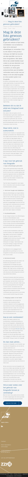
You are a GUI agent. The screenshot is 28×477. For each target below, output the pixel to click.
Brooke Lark (19, 329)
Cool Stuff (15, 26)
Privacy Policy (17, 474)
